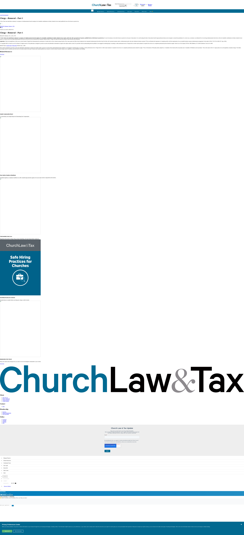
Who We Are (124, 32)
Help (4, 406)
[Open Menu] (92, 11)
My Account (142, 4)
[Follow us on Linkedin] (13, 483)
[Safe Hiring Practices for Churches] (20, 295)
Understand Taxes (120, 11)
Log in (136, 5)
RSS (3, 423)
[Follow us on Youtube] (15, 483)
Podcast (111, 36)
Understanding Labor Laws (6, 236)
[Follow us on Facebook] (12, 483)
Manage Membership (7, 413)
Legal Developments (140, 26)
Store (151, 11)
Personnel (112, 23)
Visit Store (2, 54)
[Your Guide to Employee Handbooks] (20, 172)
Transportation (100, 41)
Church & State (139, 22)
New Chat (12, 496)
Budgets (98, 19)
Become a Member (150, 5)
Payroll (111, 22)
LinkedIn (4, 420)
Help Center (144, 11)
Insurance (99, 39)
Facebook (4, 419)
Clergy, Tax (125, 19)
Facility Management (101, 37)
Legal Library (139, 28)
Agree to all (7, 531)
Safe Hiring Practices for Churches (7, 297)
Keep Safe (137, 11)
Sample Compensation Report (6, 114)
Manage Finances (100, 11)
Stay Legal (129, 11)
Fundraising (99, 23)
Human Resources (110, 11)
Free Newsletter (6, 414)
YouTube (4, 421)
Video (111, 41)
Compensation (113, 19)
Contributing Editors (127, 42)
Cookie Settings (6, 401)
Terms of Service (6, 400)
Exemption (125, 20)
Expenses (125, 22)
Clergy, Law (138, 23)
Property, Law (139, 29)
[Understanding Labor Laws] (20, 233)
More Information (18, 531)
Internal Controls (100, 25)
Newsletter (112, 34)
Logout (142, 5)
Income (124, 23)
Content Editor (126, 37)
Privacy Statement (6, 398)
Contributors (125, 44)
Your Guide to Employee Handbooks (8, 175)
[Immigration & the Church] (20, 356)
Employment (112, 20)
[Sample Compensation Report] (20, 111)
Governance (138, 25)
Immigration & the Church (6, 359)
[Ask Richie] (0, 489)
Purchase (4, 411)
